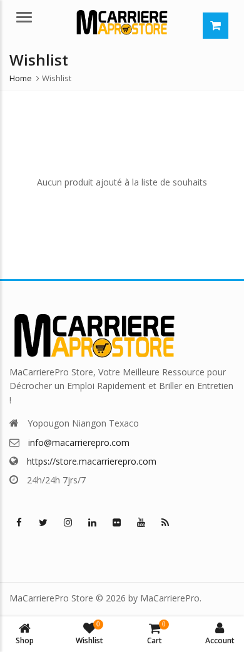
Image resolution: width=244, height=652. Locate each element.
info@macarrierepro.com (79, 442)
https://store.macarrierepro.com (91, 461)
